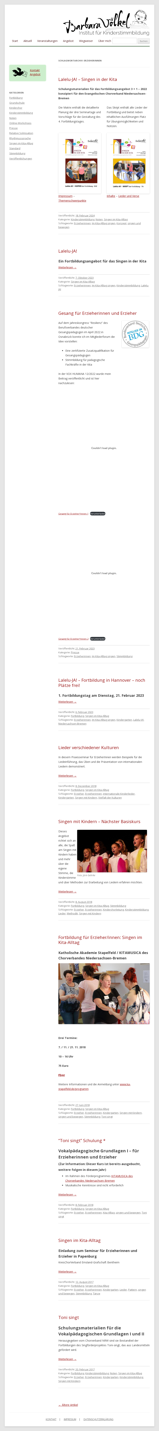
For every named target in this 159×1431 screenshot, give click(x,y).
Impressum (65, 196)
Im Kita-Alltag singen (103, 223)
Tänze (96, 1293)
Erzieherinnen (82, 223)
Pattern (132, 1289)
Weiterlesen (67, 267)
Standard (14, 148)
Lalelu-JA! (67, 251)
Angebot (68, 41)
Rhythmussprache (20, 138)
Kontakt (35, 70)
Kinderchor (15, 107)
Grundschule (17, 102)
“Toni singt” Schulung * (81, 1140)
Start (15, 41)
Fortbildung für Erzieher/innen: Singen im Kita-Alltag (100, 939)
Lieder (62, 913)
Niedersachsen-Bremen (72, 723)
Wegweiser (86, 41)
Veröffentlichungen (20, 158)
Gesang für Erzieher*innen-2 (73, 638)
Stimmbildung (124, 656)
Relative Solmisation (21, 133)
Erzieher (79, 793)
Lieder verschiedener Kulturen (88, 747)
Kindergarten (124, 719)
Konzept (121, 223)
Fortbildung (77, 716)
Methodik (72, 913)
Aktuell (27, 41)
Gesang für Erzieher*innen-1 (73, 513)
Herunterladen (97, 513)
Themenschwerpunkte (72, 200)
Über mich (104, 41)
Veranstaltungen (47, 41)
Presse (75, 652)
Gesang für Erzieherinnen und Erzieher (97, 313)
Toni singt (107, 1116)
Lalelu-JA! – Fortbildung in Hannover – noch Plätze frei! (101, 682)
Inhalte (111, 196)
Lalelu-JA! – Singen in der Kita (87, 79)
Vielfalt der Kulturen (110, 797)
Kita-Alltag (109, 1212)
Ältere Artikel (68, 1405)
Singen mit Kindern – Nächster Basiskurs (99, 821)
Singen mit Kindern (86, 797)
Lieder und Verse (128, 196)
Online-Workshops (20, 123)
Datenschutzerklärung (98, 1419)
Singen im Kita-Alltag (116, 219)
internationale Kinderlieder (119, 793)
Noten (99, 219)
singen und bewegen (70, 1116)
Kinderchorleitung (113, 909)
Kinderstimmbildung (82, 219)
